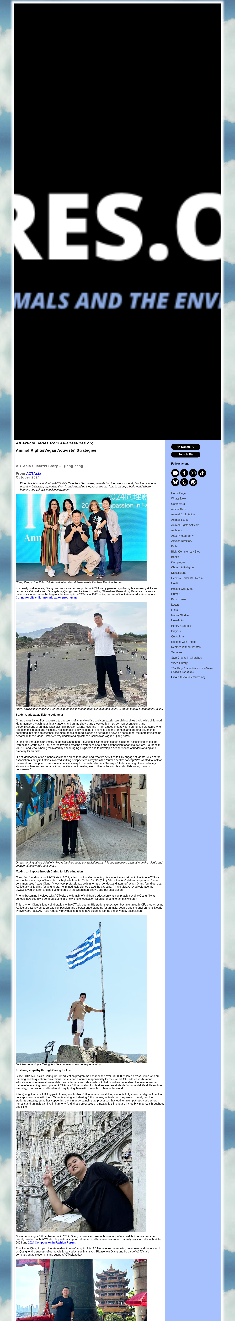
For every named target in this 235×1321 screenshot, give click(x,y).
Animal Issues (179, 519)
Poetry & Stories (181, 625)
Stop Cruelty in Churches (186, 657)
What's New (178, 498)
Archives (176, 530)
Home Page (178, 493)
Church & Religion (182, 567)
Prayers (176, 631)
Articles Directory (181, 540)
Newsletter (177, 620)
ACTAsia (33, 473)
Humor (175, 593)
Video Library (179, 663)
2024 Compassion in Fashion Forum (51, 1242)
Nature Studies (180, 615)
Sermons (176, 652)
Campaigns (178, 562)
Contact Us (178, 503)
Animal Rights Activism (185, 525)
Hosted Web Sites (182, 588)
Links (174, 610)
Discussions (178, 572)
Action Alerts (178, 509)
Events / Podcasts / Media (187, 578)
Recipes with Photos (183, 641)
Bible (174, 546)
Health (175, 583)
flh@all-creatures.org (192, 677)
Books (175, 556)
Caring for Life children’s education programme (46, 597)
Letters (175, 604)
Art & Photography (182, 535)
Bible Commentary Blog (185, 551)
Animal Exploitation (183, 514)
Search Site (185, 454)
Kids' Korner (178, 599)
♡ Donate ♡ (185, 446)
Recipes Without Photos (186, 647)
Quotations (177, 636)
